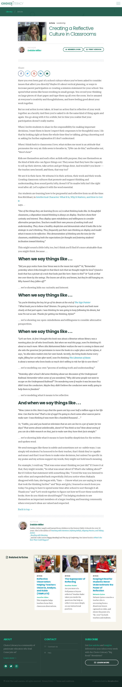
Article (52, 23)
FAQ (49, 653)
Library (9, 12)
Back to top (24, 509)
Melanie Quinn (99, 594)
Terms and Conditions (65, 681)
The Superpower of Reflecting (75, 580)
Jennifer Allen (42, 597)
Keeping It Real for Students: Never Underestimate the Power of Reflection (103, 584)
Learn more (9, 658)
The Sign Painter (82, 302)
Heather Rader (71, 586)
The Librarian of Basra (79, 357)
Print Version (94, 49)
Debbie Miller (34, 50)
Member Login (73, 49)
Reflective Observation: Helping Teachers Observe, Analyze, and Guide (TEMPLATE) (46, 586)
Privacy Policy (47, 681)
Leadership (61, 23)
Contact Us (53, 647)
